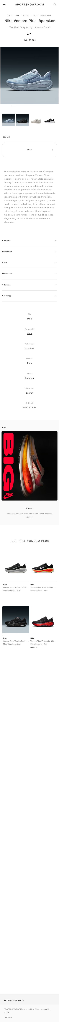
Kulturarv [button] (6, 240)
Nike (17, 15)
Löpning (29, 378)
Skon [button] (4, 263)
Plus (35, 15)
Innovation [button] (7, 252)
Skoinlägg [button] (6, 296)
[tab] (29, 240)
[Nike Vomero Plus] (8, 120)
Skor (10, 15)
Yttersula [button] (6, 285)
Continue (8, 1017)
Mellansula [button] (7, 274)
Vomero (26, 15)
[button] (55, 240)
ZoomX (29, 393)
